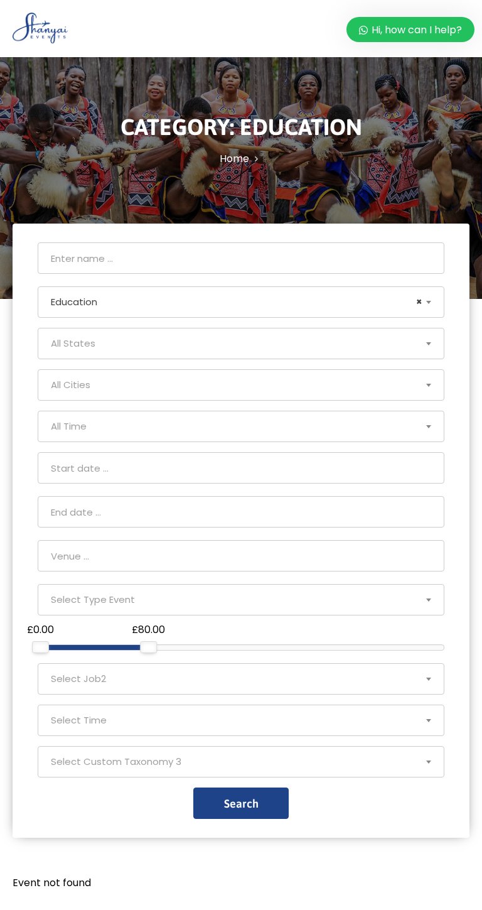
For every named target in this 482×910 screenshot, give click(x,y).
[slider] (40, 647)
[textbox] (241, 343)
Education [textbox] (236, 301)
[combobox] (241, 302)
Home (234, 158)
